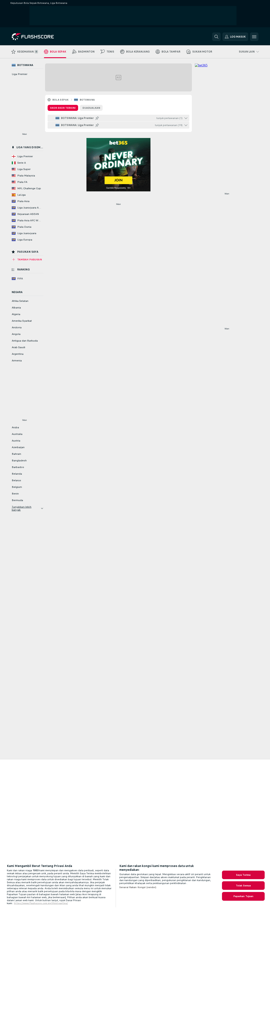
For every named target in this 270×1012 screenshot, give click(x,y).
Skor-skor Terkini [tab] (63, 107)
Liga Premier (19, 74)
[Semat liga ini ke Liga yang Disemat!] (97, 118)
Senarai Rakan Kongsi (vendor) (137, 887)
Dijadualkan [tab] (91, 107)
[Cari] (216, 36)
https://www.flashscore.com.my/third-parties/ (41, 903)
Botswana (87, 99)
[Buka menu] (254, 36)
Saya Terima (243, 874)
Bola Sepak (60, 99)
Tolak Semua (243, 885)
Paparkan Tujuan (243, 896)
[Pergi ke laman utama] (41, 36)
